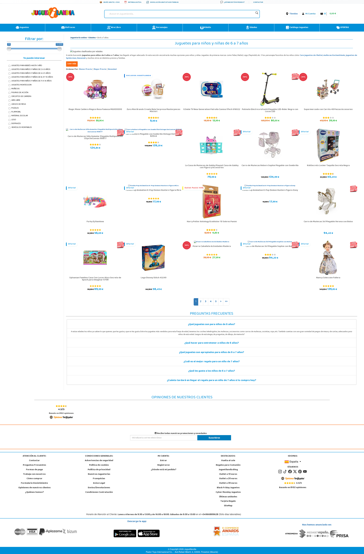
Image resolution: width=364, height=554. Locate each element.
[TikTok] (285, 471)
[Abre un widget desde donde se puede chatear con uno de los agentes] (17, 549)
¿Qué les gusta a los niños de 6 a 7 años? (211, 371)
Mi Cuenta (310, 14)
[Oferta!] (270, 145)
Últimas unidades (228, 497)
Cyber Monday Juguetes (228, 492)
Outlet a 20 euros (228, 478)
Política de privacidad (99, 469)
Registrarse (163, 465)
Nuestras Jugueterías (99, 474)
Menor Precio (85, 69)
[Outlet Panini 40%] (211, 201)
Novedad (112, 69)
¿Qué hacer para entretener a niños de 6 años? (211, 343)
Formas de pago (34, 469)
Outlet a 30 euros (228, 483)
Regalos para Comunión (228, 465)
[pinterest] (300, 471)
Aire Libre (115, 27)
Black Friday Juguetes (228, 488)
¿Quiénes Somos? (34, 492)
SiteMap (228, 506)
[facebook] (290, 471)
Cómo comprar (34, 478)
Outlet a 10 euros (228, 474)
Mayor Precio (100, 69)
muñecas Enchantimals (334, 55)
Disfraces (70, 27)
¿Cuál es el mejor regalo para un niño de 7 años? (212, 361)
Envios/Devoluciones (99, 488)
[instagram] (280, 471)
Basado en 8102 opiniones (61, 411)
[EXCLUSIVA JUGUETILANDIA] (153, 89)
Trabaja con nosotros (34, 474)
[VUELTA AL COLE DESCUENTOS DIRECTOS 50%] (270, 89)
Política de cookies (99, 465)
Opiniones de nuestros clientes (34, 488)
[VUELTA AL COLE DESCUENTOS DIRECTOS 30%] (95, 89)
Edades (253, 27)
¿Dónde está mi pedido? (163, 469)
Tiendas (293, 14)
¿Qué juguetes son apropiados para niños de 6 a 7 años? (211, 352)
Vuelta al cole (228, 460)
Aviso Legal (99, 483)
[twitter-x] (295, 471)
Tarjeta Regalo (228, 501)
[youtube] (305, 471)
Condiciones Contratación (99, 492)
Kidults (207, 27)
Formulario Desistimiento (34, 483)
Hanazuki (81, 58)
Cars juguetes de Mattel (311, 55)
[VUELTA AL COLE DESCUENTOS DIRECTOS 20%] (328, 89)
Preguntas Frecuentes (34, 465)
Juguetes (24, 27)
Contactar (34, 460)
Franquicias (99, 478)
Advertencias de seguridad (99, 460)
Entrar (163, 460)
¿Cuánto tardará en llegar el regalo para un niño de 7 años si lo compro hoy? (211, 380)
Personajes (161, 27)
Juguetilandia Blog (228, 469)
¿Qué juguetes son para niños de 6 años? (211, 324)
